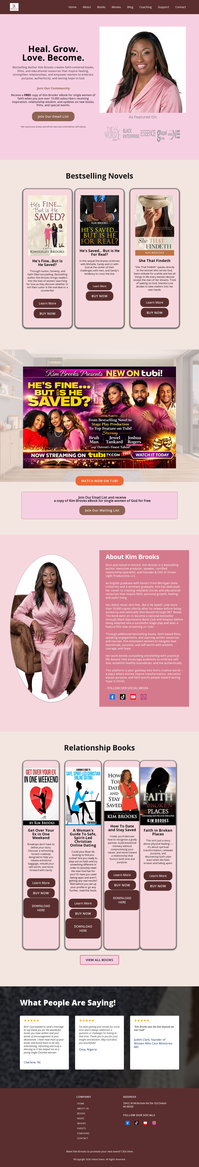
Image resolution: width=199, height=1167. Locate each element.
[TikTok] (123, 697)
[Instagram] (143, 697)
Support (163, 7)
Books (101, 7)
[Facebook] (112, 697)
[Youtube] (133, 697)
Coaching (145, 7)
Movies (116, 7)
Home (72, 7)
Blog (130, 7)
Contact (180, 7)
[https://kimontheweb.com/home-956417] (14, 7)
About (87, 7)
